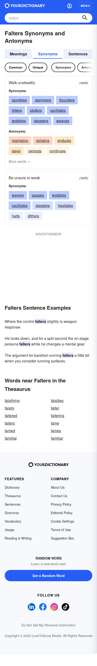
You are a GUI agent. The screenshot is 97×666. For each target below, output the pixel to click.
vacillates (58, 110)
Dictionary (12, 487)
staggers (41, 120)
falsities (57, 400)
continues (57, 151)
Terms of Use (61, 529)
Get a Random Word (48, 575)
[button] (69, 6)
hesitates (65, 205)
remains (42, 140)
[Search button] (85, 18)
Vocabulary (13, 521)
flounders (67, 100)
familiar (57, 438)
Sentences (78, 54)
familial (11, 438)
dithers (33, 216)
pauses (38, 195)
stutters (36, 110)
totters (17, 110)
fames (56, 430)
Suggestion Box (62, 538)
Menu (85, 6)
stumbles (19, 100)
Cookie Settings (62, 521)
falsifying (12, 400)
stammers (43, 100)
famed (10, 430)
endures (64, 140)
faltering (57, 415)
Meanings (18, 54)
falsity (9, 408)
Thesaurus (13, 495)
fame (55, 423)
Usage (9, 529)
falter (55, 408)
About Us (58, 487)
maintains (20, 140)
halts (16, 216)
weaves (62, 120)
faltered (11, 415)
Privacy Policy (61, 504)
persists (34, 151)
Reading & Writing (18, 538)
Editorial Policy (62, 512)
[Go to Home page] (25, 5)
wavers (18, 195)
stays (16, 151)
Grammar (12, 512)
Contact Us (59, 495)
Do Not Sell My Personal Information (48, 625)
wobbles (19, 120)
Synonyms (47, 54)
